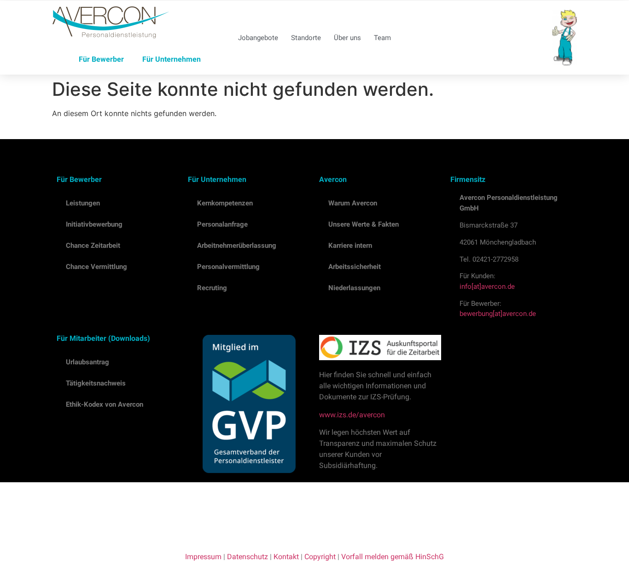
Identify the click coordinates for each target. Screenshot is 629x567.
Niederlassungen (354, 288)
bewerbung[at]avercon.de (498, 314)
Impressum (203, 556)
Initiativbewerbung (94, 224)
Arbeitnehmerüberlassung (236, 245)
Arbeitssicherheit (354, 267)
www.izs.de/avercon (352, 414)
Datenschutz (247, 556)
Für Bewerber (101, 59)
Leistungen (83, 203)
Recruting (212, 288)
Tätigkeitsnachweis (96, 383)
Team (382, 38)
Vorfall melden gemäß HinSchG (392, 556)
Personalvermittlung (228, 267)
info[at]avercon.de (487, 286)
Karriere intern (350, 245)
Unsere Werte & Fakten (363, 224)
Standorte (306, 38)
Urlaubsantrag (87, 362)
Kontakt (286, 556)
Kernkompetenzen (225, 203)
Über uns (347, 38)
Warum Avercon (352, 203)
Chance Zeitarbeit (93, 245)
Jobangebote (258, 38)
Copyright (320, 556)
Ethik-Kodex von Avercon (104, 404)
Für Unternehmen (171, 59)
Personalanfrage (222, 224)
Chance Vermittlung (96, 267)
